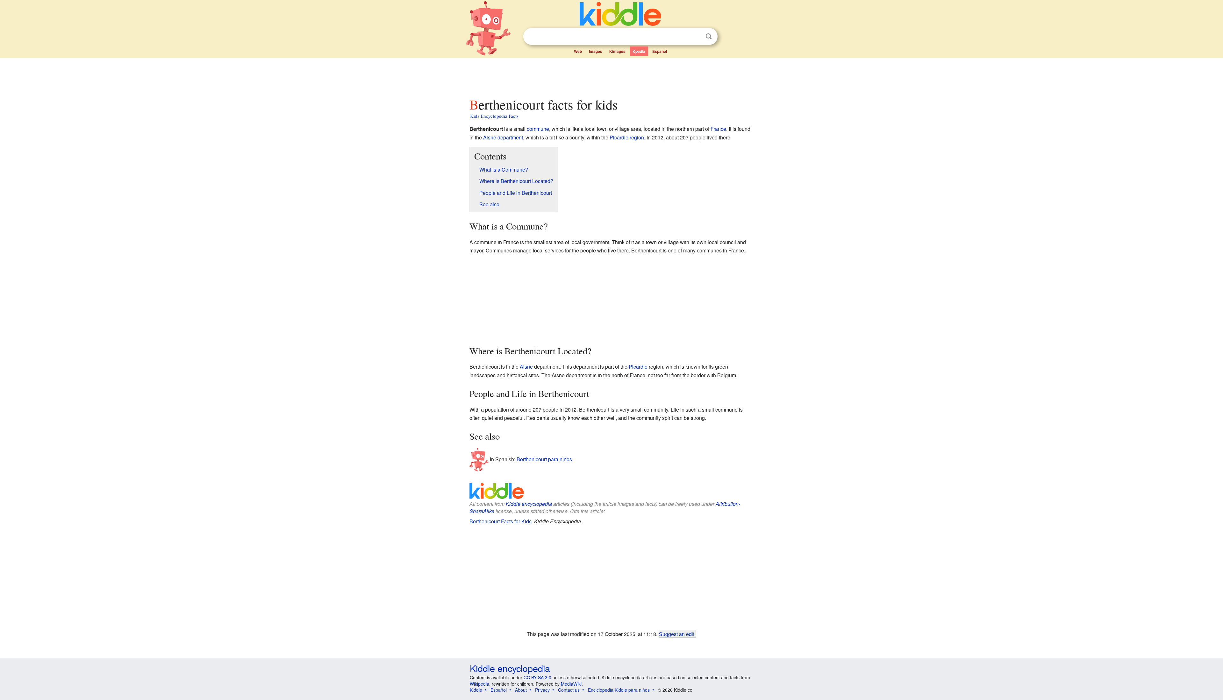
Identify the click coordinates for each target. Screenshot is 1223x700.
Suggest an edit (676, 633)
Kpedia (639, 51)
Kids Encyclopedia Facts (494, 116)
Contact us (569, 690)
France (718, 128)
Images (595, 51)
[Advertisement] (611, 76)
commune (538, 128)
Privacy (542, 690)
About (521, 690)
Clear (695, 36)
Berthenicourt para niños (544, 459)
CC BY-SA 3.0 (537, 677)
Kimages (617, 51)
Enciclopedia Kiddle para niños (619, 690)
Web (578, 51)
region (637, 137)
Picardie (619, 137)
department (510, 137)
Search (708, 36)
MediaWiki (571, 684)
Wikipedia (479, 684)
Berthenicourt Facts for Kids (500, 521)
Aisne (489, 137)
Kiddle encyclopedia (529, 503)
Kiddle (476, 690)
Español (659, 51)
